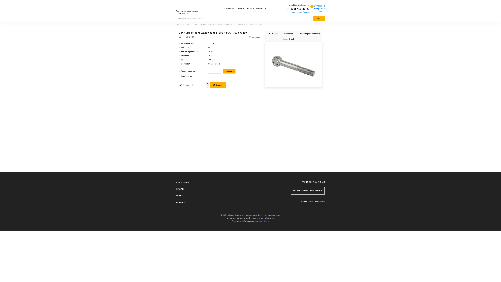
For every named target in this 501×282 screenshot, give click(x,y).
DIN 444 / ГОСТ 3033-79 (208, 24)
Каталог (241, 8)
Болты (195, 24)
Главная (179, 24)
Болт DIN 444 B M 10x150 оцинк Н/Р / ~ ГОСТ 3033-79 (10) (241, 24)
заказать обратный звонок (308, 191)
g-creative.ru (264, 221)
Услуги (250, 8)
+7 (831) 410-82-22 (297, 8)
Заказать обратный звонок (299, 12)
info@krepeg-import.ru (299, 5)
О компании (228, 8)
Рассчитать (229, 71)
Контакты (261, 8)
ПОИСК (319, 18)
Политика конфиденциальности (313, 201)
